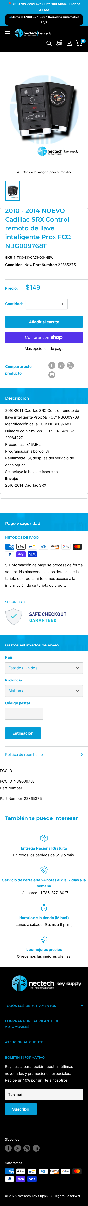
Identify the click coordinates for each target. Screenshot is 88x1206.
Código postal (17, 703)
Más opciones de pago (44, 348)
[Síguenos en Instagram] (26, 1148)
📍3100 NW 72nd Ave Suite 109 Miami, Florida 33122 (44, 7)
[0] (79, 43)
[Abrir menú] (7, 33)
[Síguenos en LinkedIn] (36, 1148)
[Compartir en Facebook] (51, 365)
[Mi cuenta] (59, 43)
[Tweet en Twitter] (70, 365)
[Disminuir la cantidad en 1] (31, 304)
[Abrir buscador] (49, 43)
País (9, 657)
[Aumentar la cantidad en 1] (62, 304)
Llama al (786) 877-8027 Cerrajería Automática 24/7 (45, 19)
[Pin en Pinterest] (61, 365)
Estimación (22, 733)
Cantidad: (14, 304)
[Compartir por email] (51, 374)
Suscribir (20, 1109)
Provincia (13, 680)
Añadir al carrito (44, 321)
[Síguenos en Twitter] (17, 1148)
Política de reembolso (24, 754)
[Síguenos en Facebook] (8, 1148)
